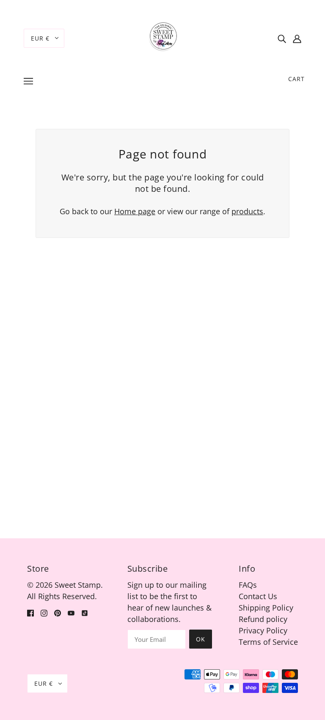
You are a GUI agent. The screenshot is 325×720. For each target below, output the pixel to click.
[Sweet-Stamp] (163, 37)
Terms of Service (268, 642)
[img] (281, 38)
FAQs (248, 585)
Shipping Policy (266, 608)
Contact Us (258, 596)
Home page (134, 211)
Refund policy (263, 619)
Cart (296, 79)
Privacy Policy (263, 630)
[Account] (297, 38)
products (247, 211)
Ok (200, 639)
